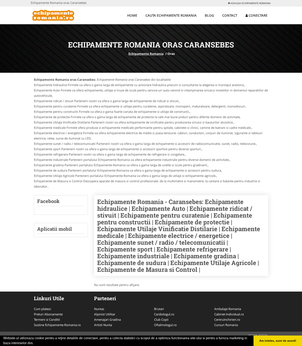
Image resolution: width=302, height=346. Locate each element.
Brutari (159, 309)
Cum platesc (42, 309)
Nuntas (99, 309)
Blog (209, 15)
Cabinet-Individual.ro (229, 314)
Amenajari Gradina (107, 319)
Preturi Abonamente (48, 314)
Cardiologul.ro (164, 314)
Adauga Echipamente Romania (250, 3)
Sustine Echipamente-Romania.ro (57, 325)
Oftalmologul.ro (165, 325)
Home (132, 15)
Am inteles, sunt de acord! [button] (277, 340)
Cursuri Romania (226, 325)
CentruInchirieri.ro (227, 319)
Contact (229, 15)
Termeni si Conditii (47, 319)
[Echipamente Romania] (58, 15)
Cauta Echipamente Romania (171, 15)
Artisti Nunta (103, 325)
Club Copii (161, 319)
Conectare (257, 15)
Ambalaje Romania (227, 309)
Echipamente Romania (146, 54)
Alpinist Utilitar (104, 314)
